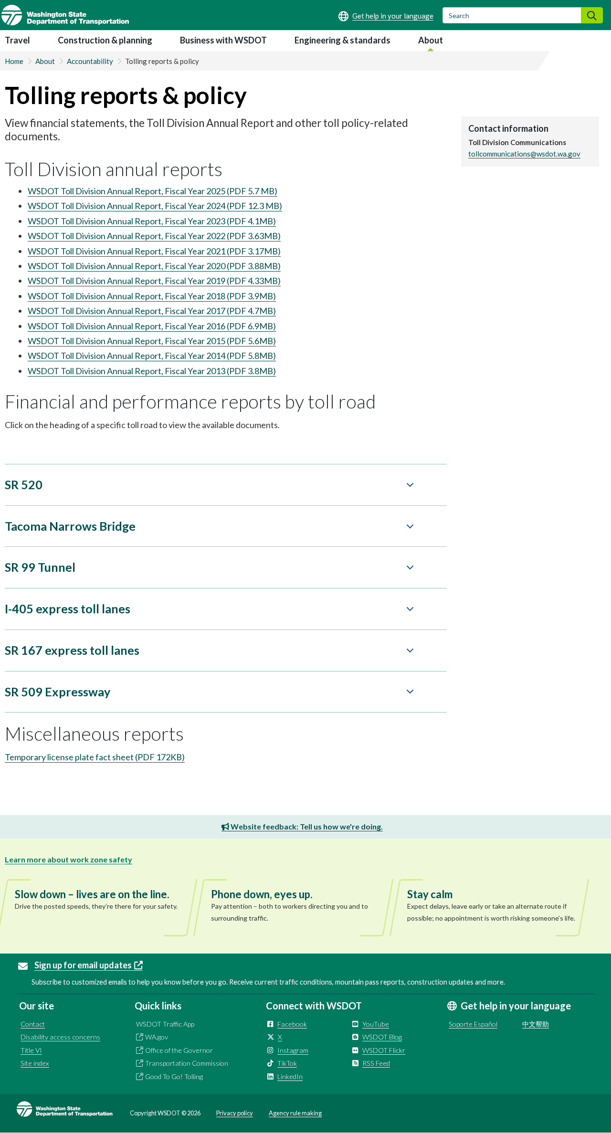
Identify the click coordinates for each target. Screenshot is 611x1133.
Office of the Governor (179, 1050)
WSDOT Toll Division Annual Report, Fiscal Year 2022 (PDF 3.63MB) (154, 236)
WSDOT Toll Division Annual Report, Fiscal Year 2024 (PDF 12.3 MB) (155, 205)
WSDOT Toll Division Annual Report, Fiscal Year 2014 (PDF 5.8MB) (152, 355)
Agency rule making (295, 1113)
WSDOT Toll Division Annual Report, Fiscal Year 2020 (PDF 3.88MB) (154, 266)
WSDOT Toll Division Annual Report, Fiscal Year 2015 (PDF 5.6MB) (152, 341)
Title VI (31, 1050)
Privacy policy (234, 1113)
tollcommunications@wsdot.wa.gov (524, 153)
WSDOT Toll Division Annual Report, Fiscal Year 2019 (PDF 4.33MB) (154, 280)
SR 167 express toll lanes (72, 650)
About (430, 40)
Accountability (90, 61)
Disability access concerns (60, 1037)
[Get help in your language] (385, 15)
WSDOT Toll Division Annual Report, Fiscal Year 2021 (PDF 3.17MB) (154, 251)
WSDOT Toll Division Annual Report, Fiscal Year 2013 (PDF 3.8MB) (152, 371)
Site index (35, 1063)
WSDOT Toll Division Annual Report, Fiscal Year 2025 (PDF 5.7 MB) (152, 191)
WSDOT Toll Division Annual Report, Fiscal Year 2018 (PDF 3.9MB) (152, 296)
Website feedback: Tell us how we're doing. (306, 826)
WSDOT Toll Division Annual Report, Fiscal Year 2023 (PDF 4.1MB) (152, 221)
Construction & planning (105, 40)
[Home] (65, 15)
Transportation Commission (186, 1063)
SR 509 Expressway (57, 691)
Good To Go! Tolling (174, 1076)
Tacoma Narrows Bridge (70, 526)
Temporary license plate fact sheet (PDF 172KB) (95, 757)
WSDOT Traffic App (165, 1024)
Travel (17, 40)
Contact (33, 1024)
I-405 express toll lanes (67, 608)
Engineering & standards (342, 40)
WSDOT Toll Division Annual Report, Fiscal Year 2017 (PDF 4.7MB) (152, 310)
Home (14, 61)
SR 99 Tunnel (40, 567)
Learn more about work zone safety (68, 859)
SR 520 (23, 484)
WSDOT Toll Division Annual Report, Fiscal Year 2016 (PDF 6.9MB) (152, 326)
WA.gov (156, 1037)
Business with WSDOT (223, 40)
